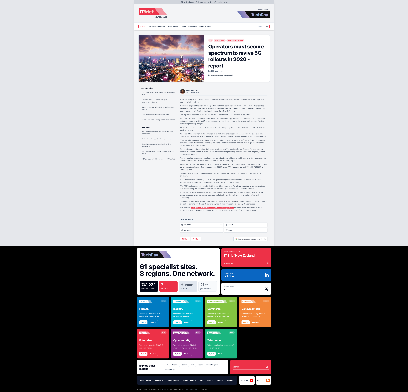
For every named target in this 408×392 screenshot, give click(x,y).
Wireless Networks (235, 40)
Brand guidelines (145, 380)
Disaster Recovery (173, 26)
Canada (184, 365)
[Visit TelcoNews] (217, 333)
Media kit (153, 322)
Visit (142, 322)
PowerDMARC (204, 389)
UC (211, 40)
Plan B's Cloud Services (176, 389)
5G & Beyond (219, 40)
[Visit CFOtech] (149, 301)
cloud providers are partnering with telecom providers (212, 208)
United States (170, 370)
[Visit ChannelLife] (183, 301)
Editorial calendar (173, 380)
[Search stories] (267, 367)
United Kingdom (212, 365)
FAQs (201, 380)
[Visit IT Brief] (149, 333)
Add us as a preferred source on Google (252, 239)
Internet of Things (205, 26)
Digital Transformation (157, 26)
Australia (175, 365)
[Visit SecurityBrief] (183, 333)
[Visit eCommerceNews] (217, 301)
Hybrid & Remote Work (189, 26)
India (192, 365)
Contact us (159, 380)
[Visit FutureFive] (251, 301)
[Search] (267, 26)
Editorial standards (189, 380)
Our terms (230, 380)
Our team (220, 380)
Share (186, 239)
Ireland (200, 365)
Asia (167, 365)
